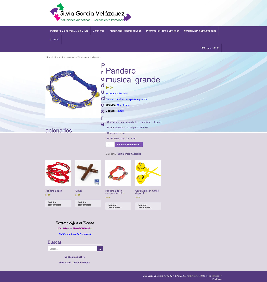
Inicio (48, 57)
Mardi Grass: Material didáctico (125, 30)
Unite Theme (205, 275)
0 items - (211, 48)
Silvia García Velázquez (153, 275)
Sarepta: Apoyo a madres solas (200, 30)
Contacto (54, 39)
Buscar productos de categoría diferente (127, 127)
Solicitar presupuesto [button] (54, 203)
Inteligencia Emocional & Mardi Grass (69, 30)
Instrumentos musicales (64, 57)
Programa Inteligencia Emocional (162, 30)
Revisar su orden (116, 132)
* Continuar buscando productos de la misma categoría (133, 122)
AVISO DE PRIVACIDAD (174, 275)
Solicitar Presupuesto (128, 144)
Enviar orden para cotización (121, 138)
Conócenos (98, 30)
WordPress (216, 279)
